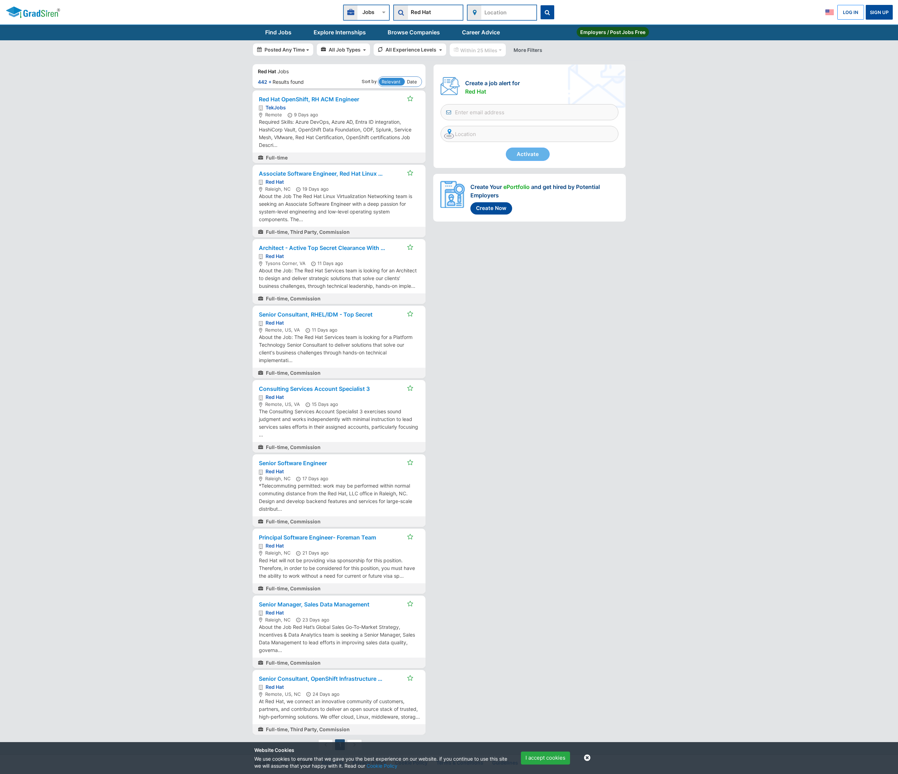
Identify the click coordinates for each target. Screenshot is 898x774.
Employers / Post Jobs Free (612, 32)
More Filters (528, 50)
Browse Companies (414, 32)
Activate (528, 154)
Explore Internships (340, 32)
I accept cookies (545, 757)
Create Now (491, 208)
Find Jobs (278, 32)
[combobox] (366, 12)
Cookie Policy (382, 766)
